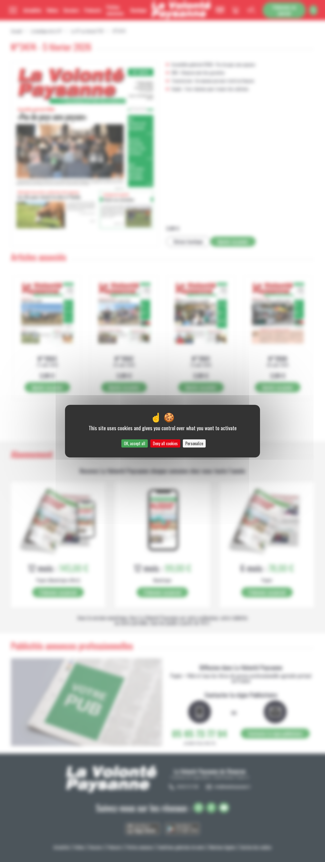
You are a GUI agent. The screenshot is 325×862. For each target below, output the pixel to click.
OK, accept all (134, 443)
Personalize (194, 443)
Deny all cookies (165, 443)
